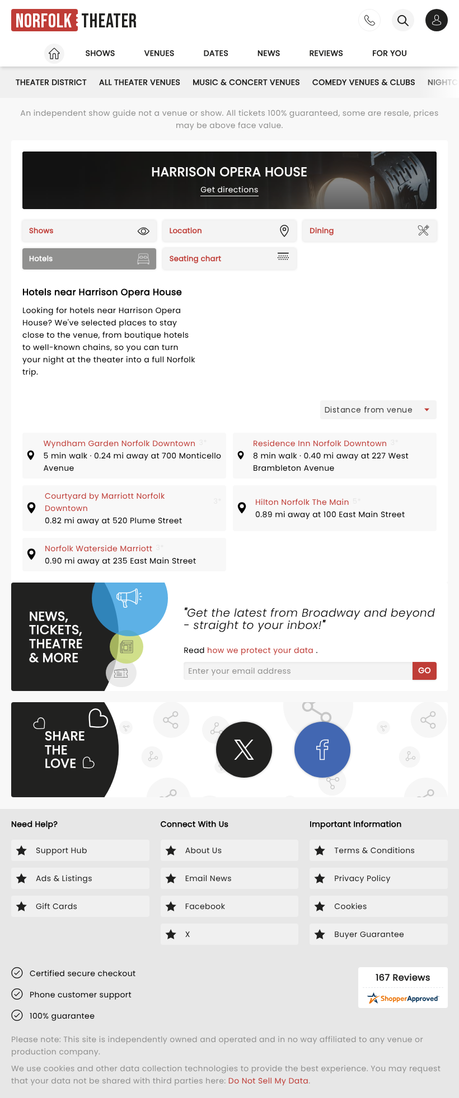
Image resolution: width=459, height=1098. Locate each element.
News (268, 53)
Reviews (327, 53)
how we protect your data (261, 650)
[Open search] (403, 20)
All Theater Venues (139, 82)
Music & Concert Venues (246, 82)
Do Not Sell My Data (268, 1080)
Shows (100, 53)
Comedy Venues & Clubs (363, 82)
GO (424, 670)
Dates (216, 53)
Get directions (229, 189)
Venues (159, 53)
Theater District (51, 82)
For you (389, 53)
